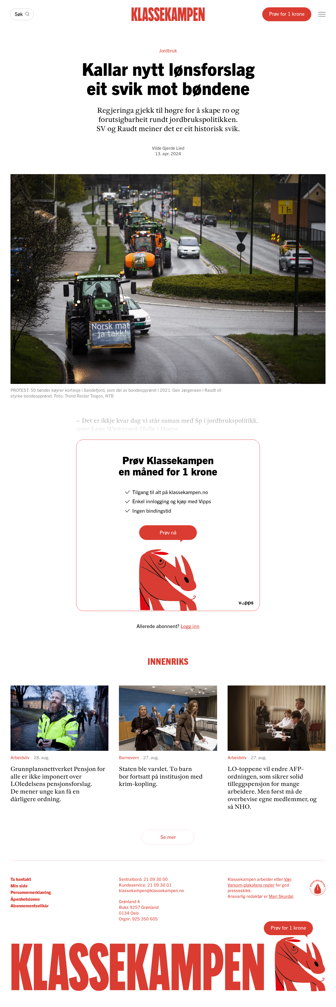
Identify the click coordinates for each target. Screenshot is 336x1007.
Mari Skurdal (281, 896)
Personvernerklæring (30, 892)
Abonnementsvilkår (29, 905)
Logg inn (190, 626)
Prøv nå (168, 532)
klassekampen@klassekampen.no (151, 890)
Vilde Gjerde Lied (168, 148)
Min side (19, 885)
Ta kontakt (20, 879)
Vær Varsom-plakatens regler (260, 881)
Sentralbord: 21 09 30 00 (143, 879)
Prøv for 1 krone (286, 13)
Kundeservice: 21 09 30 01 (145, 884)
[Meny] (322, 14)
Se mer (168, 836)
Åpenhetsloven (25, 899)
